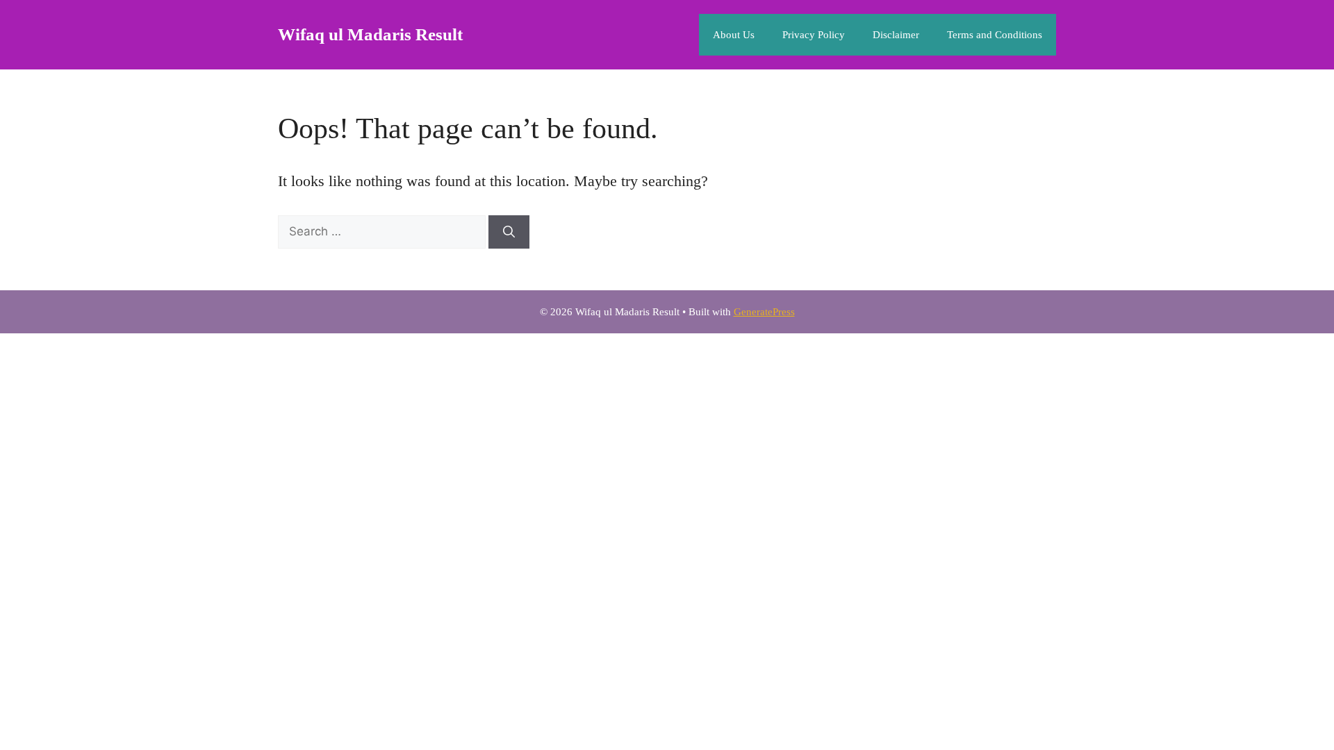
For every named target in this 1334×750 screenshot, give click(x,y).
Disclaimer (896, 34)
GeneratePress (764, 311)
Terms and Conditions (994, 34)
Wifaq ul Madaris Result (370, 34)
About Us (734, 34)
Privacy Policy (813, 34)
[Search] (508, 232)
